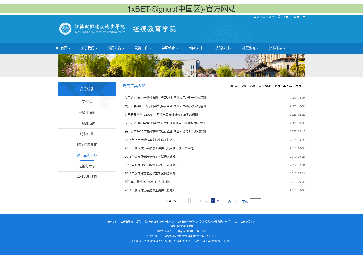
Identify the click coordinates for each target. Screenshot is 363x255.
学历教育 (169, 47)
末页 (245, 201)
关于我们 (88, 47)
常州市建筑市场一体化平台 (158, 221)
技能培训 (222, 47)
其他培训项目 (87, 176)
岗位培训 (195, 47)
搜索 (285, 17)
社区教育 (249, 47)
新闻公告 (115, 47)
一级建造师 (87, 112)
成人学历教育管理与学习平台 (221, 221)
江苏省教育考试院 (130, 221)
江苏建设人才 (248, 221)
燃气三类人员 (87, 155)
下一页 (226, 201)
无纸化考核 (87, 166)
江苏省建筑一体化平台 (189, 221)
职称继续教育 (87, 144)
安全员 (87, 101)
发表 (298, 86)
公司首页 (112, 221)
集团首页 (299, 17)
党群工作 (142, 47)
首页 (64, 47)
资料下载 (276, 47)
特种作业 (87, 133)
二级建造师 (87, 123)
